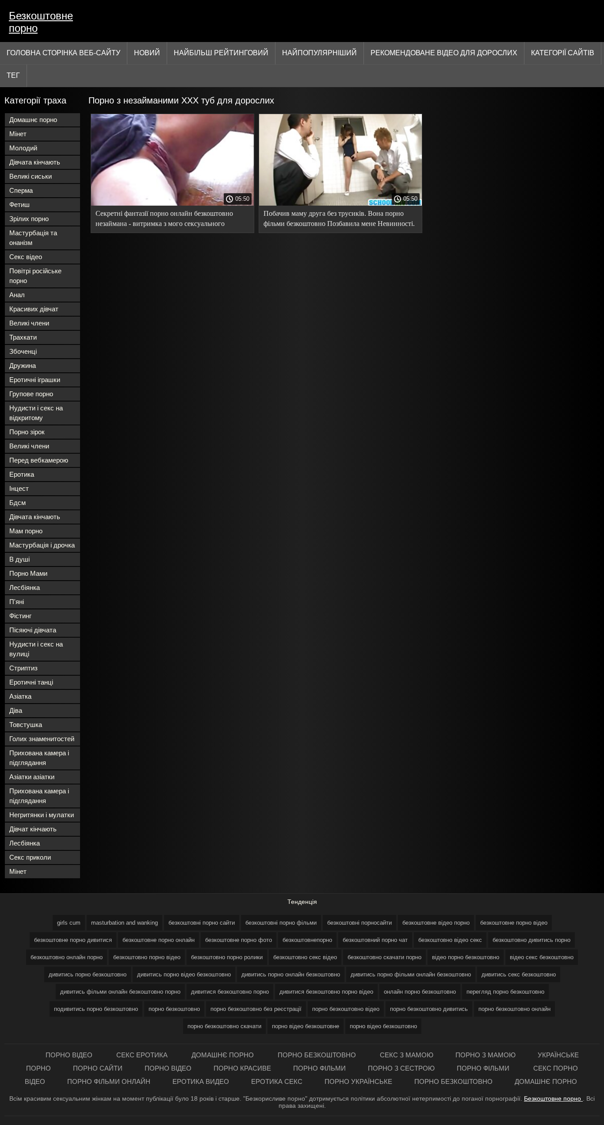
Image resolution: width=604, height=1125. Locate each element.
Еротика (21, 474)
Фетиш (19, 204)
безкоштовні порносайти (359, 922)
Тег (13, 75)
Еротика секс (276, 1081)
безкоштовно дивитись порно (531, 940)
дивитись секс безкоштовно (519, 974)
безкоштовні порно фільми (281, 922)
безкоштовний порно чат (375, 940)
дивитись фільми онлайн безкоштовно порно (120, 991)
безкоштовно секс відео (305, 957)
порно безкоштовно (174, 1009)
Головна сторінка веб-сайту (63, 53)
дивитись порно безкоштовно (87, 974)
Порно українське (358, 1081)
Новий (147, 53)
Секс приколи (30, 857)
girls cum (68, 922)
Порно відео (70, 1055)
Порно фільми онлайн (108, 1081)
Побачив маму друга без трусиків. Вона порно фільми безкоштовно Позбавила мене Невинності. (339, 218)
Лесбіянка (24, 587)
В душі (19, 559)
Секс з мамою (406, 1055)
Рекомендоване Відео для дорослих (444, 53)
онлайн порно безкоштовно (420, 991)
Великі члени (29, 323)
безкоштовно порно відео (146, 957)
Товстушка (25, 724)
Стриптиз (23, 668)
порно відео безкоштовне (305, 1026)
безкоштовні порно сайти (201, 922)
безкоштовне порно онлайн (158, 940)
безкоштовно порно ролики (227, 957)
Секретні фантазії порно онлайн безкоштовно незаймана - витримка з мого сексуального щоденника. (164, 220)
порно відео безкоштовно (383, 1026)
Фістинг (20, 616)
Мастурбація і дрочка (42, 545)
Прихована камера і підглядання (39, 757)
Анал (17, 294)
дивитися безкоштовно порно (230, 991)
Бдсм (17, 502)
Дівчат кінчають (33, 829)
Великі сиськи (30, 176)
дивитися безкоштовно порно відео (326, 991)
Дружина (22, 365)
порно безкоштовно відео (345, 1009)
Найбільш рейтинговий (221, 53)
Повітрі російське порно (35, 275)
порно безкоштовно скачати (224, 1026)
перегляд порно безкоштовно (505, 991)
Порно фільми (319, 1068)
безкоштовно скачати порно (384, 957)
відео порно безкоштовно (465, 957)
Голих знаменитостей (41, 738)
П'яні (16, 601)
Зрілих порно (29, 218)
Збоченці (23, 351)
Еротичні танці (31, 682)
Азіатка (20, 696)
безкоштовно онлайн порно (67, 957)
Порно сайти (97, 1068)
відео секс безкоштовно (541, 957)
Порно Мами (28, 573)
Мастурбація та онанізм (33, 237)
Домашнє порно (33, 119)
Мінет (18, 134)
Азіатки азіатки (31, 777)
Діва (15, 710)
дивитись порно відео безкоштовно (184, 974)
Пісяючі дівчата (32, 630)
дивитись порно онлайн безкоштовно (290, 974)
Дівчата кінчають (34, 162)
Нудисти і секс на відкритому (36, 412)
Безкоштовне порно (41, 22)
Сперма (21, 190)
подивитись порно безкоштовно (96, 1009)
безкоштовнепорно (307, 940)
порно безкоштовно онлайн (514, 1009)
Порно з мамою (485, 1055)
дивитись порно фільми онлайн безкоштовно (411, 974)
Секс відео (25, 256)
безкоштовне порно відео (513, 922)
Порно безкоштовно (318, 1055)
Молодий (23, 148)
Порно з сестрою (401, 1068)
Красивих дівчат (33, 309)
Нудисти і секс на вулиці (36, 649)
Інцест (19, 488)
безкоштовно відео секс (450, 940)
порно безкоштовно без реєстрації (256, 1009)
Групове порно (31, 394)
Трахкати (23, 337)
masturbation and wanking (124, 922)
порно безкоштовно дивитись (429, 1009)
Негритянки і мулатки (41, 815)
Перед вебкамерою (38, 460)
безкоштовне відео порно (436, 922)
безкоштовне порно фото (238, 940)
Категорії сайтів (562, 53)
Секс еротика (142, 1055)
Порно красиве (242, 1068)
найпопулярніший (319, 53)
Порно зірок (27, 432)
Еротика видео (200, 1081)
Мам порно (25, 531)
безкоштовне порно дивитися (73, 940)
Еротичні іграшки (34, 379)
